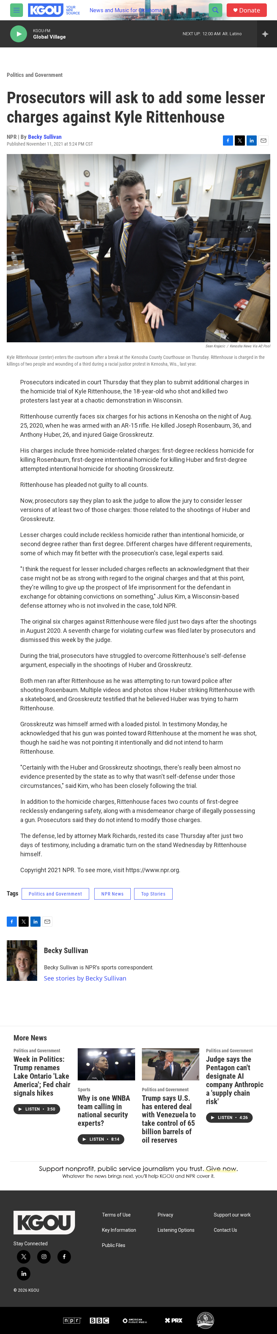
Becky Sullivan (44, 136)
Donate (249, 10)
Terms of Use (116, 1215)
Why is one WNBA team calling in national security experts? (104, 1111)
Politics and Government (34, 74)
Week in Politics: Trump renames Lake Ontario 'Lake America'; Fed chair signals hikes (42, 1076)
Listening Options (176, 1230)
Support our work (232, 1215)
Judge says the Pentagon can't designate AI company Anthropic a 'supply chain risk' (234, 1080)
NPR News (112, 894)
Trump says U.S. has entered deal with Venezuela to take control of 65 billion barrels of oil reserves (169, 1119)
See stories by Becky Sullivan (85, 978)
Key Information (119, 1230)
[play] (18, 34)
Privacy (165, 1215)
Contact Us (225, 1230)
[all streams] (267, 33)
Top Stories (153, 894)
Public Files (113, 1245)
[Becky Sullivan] (22, 960)
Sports (84, 1089)
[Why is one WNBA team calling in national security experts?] (106, 1064)
